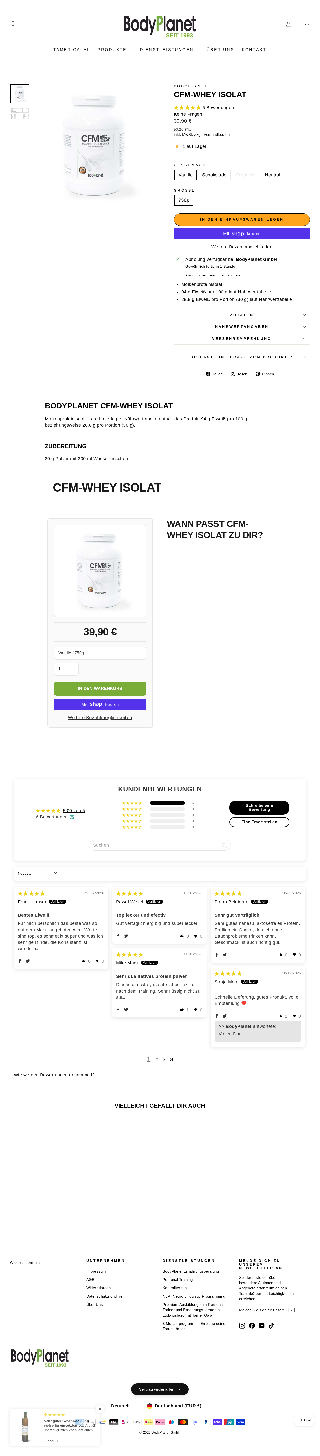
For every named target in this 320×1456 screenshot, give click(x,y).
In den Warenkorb (100, 688)
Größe (184, 190)
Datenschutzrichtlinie (104, 1296)
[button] (188, 107)
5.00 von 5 (74, 810)
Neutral (272, 174)
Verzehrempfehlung (242, 339)
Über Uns (94, 1304)
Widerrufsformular (25, 1262)
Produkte (113, 50)
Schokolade (214, 174)
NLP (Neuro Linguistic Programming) (195, 1296)
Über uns (220, 50)
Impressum (96, 1271)
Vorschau (45, 1187)
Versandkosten (217, 134)
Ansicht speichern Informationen (213, 275)
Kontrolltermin (175, 1288)
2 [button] (157, 1059)
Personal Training (178, 1279)
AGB (90, 1279)
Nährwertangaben (242, 327)
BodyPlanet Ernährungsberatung (191, 1271)
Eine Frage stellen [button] (260, 822)
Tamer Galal (72, 50)
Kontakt (254, 50)
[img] (31, 893)
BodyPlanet (191, 86)
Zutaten (242, 315)
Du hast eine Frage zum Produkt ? (242, 357)
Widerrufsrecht (99, 1288)
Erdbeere (246, 174)
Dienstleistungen (168, 50)
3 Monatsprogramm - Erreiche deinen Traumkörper (195, 1326)
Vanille (186, 174)
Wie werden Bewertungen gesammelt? (54, 1074)
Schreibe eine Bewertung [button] (259, 807)
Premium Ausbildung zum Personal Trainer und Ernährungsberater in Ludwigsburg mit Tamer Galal (193, 1309)
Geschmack (190, 165)
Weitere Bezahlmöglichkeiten (242, 246)
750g (184, 200)
